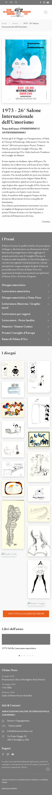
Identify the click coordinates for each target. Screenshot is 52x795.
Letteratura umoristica (16, 291)
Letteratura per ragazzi (16, 314)
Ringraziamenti (9, 789)
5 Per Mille (9, 686)
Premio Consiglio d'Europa (18, 333)
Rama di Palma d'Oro (15, 339)
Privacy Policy (9, 780)
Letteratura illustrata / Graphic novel (21, 306)
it (6, 2)
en (11, 2)
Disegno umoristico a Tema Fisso (21, 297)
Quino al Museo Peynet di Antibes (17, 694)
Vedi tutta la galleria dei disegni (26, 614)
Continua (46, 222)
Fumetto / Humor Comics (17, 326)
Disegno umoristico (14, 285)
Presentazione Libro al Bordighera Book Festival (23, 678)
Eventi (15, 24)
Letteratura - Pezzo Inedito (18, 320)
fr (16, 2)
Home (4, 24)
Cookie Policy (24, 780)
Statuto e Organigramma (18, 721)
